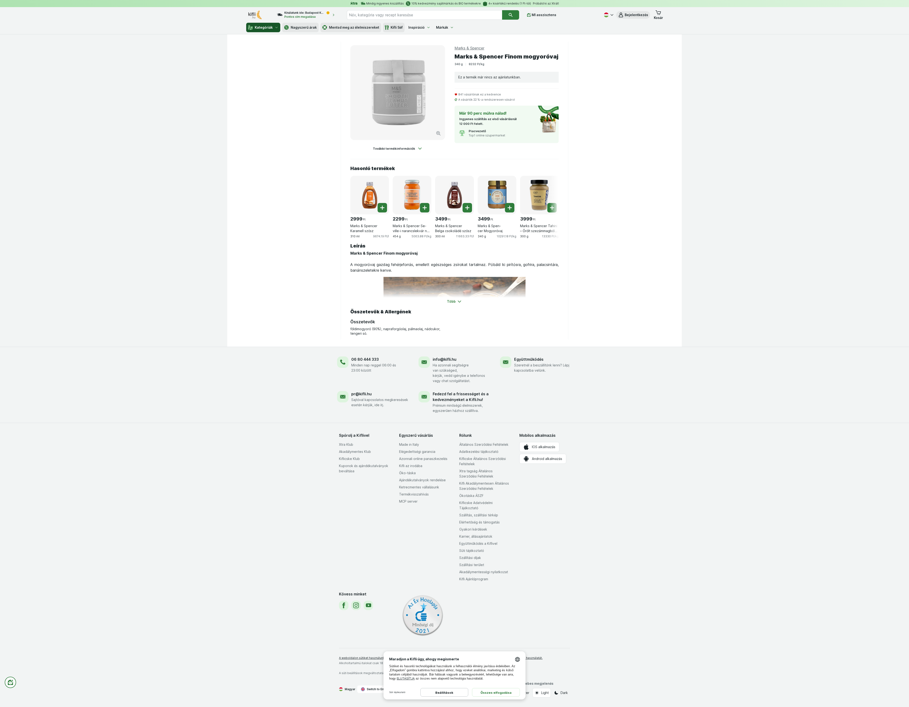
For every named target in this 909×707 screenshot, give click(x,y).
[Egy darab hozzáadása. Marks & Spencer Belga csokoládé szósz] (467, 207)
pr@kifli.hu (361, 394)
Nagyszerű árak (304, 27)
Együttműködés (529, 359)
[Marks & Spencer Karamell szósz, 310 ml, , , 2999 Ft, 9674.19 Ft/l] (369, 195)
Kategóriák (264, 27)
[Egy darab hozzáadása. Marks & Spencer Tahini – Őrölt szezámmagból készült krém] (552, 207)
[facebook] (343, 605)
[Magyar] (608, 15)
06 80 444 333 (365, 359)
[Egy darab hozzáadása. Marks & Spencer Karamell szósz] (382, 207)
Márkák (442, 27)
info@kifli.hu (444, 359)
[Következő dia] (549, 193)
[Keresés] (510, 15)
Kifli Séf (397, 27)
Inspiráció (416, 27)
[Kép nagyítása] (438, 133)
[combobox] (424, 15)
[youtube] (368, 605)
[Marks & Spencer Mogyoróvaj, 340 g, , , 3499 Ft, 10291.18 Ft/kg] (497, 195)
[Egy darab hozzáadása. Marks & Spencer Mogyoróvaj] (509, 207)
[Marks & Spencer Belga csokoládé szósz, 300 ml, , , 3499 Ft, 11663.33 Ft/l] (454, 195)
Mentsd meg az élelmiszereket (354, 27)
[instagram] (356, 605)
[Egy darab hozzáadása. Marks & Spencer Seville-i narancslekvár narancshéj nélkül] (424, 207)
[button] (633, 15)
